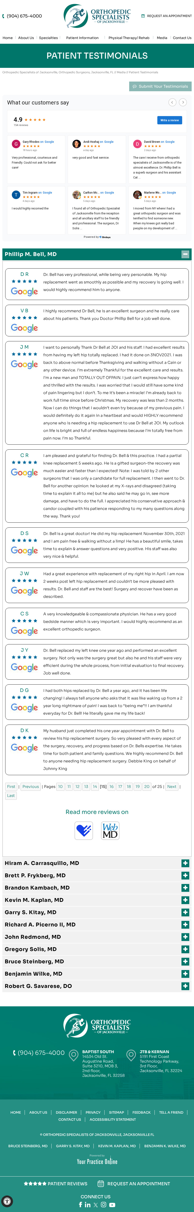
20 (147, 786)
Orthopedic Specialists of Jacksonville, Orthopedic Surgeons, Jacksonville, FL (58, 72)
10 (60, 786)
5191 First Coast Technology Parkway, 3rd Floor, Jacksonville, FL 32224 (161, 1061)
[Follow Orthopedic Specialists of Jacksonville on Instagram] (103, 1204)
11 (69, 786)
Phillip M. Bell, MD (31, 254)
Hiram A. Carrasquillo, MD (42, 863)
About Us (38, 1112)
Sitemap (116, 1112)
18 (129, 786)
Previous (30, 786)
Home (15, 1112)
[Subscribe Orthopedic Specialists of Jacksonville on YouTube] (112, 1205)
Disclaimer (66, 1112)
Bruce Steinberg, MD (34, 961)
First (11, 786)
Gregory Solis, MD (31, 949)
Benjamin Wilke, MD (33, 974)
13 (86, 786)
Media (121, 72)
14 (95, 786)
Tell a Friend (171, 1112)
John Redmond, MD (33, 937)
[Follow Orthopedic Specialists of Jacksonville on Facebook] (80, 1204)
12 (77, 786)
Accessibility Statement (113, 1119)
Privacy (93, 1112)
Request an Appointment (169, 16)
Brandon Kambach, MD (37, 888)
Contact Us (69, 1119)
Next (171, 786)
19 (138, 786)
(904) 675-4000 (24, 16)
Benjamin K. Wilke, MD (165, 1146)
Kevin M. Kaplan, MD (34, 900)
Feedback (141, 1112)
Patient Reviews (67, 1183)
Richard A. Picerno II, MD (40, 924)
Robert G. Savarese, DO (38, 986)
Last (11, 795)
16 (112, 786)
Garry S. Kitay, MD (31, 912)
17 (120, 786)
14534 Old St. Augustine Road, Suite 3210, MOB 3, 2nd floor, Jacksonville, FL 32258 (103, 1063)
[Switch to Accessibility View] (7, 1201)
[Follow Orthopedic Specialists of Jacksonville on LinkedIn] (88, 1204)
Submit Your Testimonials (163, 86)
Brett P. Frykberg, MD (35, 875)
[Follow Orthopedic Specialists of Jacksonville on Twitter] (95, 1205)
